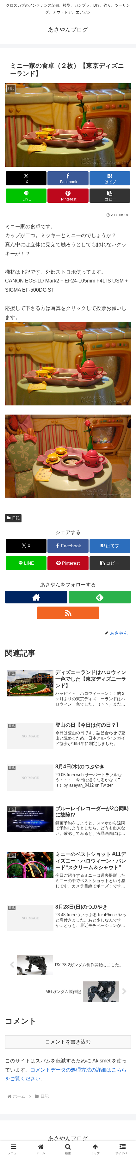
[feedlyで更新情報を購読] (100, 597)
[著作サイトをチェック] (36, 597)
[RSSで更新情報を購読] (68, 613)
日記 (16, 518)
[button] (110, 196)
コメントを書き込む (68, 1041)
